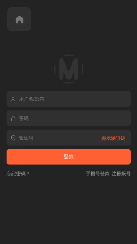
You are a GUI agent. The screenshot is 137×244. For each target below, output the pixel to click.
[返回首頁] (19, 19)
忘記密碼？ (18, 173)
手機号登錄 (98, 173)
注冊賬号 (120, 173)
